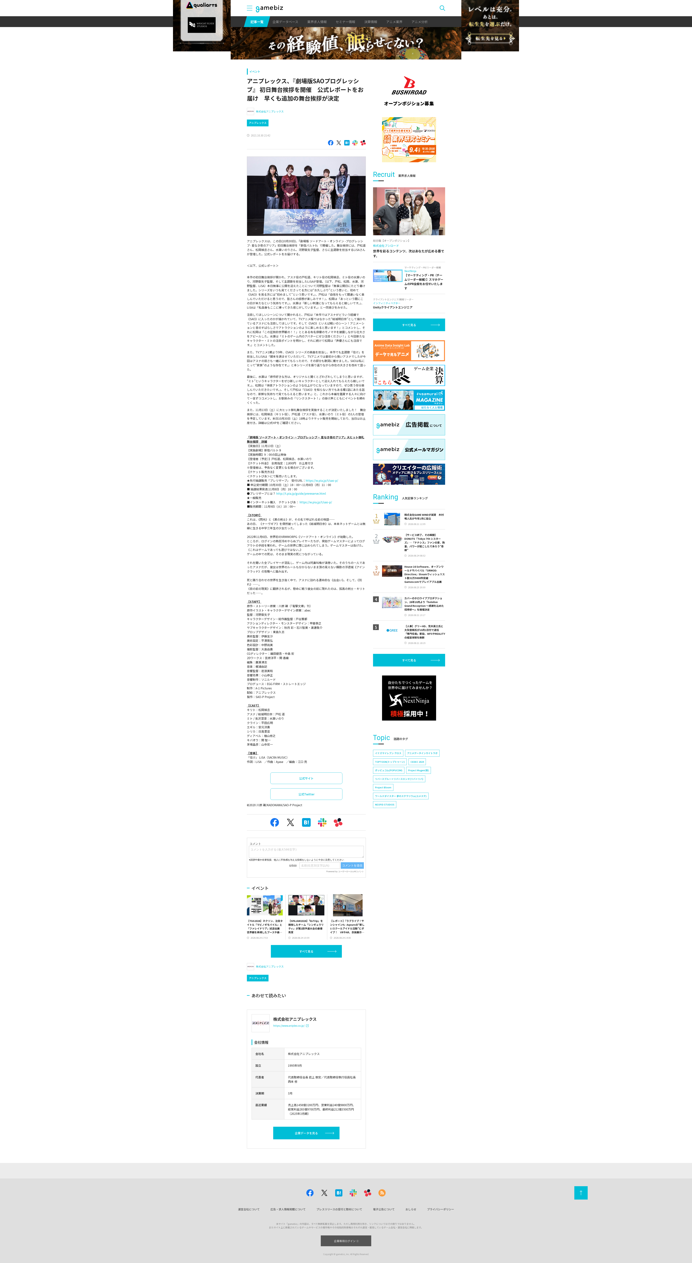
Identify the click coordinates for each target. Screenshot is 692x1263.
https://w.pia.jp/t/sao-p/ (322, 480)
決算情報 (370, 21)
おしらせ (410, 1209)
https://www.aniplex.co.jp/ (289, 1025)
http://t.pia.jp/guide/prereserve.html (301, 493)
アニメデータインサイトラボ (422, 753)
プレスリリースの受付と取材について (339, 1209)
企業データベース (285, 21)
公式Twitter (306, 794)
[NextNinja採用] (409, 698)
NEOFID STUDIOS (384, 804)
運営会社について (249, 1209)
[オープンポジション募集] (409, 91)
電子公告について (384, 1209)
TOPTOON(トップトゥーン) (390, 761)
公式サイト (306, 778)
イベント (254, 71)
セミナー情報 (345, 21)
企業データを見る (306, 1133)
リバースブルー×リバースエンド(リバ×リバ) (399, 779)
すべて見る (306, 951)
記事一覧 (256, 21)
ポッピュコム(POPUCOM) (388, 770)
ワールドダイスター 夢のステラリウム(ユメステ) (401, 796)
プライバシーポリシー (440, 1209)
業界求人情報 (317, 21)
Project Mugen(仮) (418, 770)
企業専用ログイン (345, 1241)
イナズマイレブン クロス (388, 753)
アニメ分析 (419, 21)
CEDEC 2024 (417, 761)
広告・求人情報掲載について (288, 1209)
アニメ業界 (394, 21)
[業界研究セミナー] (409, 139)
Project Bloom (383, 787)
